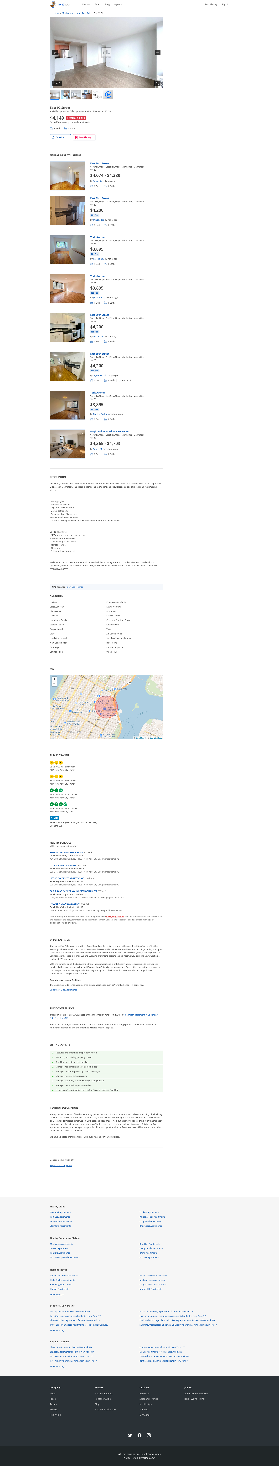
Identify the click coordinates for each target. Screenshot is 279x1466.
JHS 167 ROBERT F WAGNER (63, 865)
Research (145, 1393)
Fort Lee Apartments (60, 1216)
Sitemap (144, 1409)
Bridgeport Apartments (151, 1225)
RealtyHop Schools (115, 916)
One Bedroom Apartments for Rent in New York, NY (164, 1356)
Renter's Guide (103, 1398)
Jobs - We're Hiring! (194, 1398)
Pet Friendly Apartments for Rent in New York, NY (73, 1360)
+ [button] (54, 679)
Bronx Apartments (148, 1252)
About (53, 1393)
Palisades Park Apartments (152, 1216)
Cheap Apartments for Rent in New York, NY (71, 1347)
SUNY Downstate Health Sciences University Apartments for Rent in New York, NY (178, 1324)
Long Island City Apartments (153, 1284)
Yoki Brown (98, 336)
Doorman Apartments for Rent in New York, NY (162, 1347)
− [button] (54, 684)
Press (53, 1398)
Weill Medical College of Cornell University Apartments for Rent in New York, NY (177, 1320)
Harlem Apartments (59, 1288)
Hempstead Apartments (151, 1248)
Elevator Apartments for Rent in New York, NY (72, 1351)
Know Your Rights (74, 586)
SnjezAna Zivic (100, 375)
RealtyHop (55, 1414)
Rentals (86, 4)
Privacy (53, 1409)
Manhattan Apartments (61, 1243)
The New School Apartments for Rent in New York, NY (75, 1320)
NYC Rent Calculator (106, 1409)
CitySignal (145, 1414)
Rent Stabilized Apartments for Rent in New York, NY (165, 1360)
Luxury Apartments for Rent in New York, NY (161, 1351)
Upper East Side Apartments (63, 989)
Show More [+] (57, 1294)
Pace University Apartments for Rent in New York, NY (75, 1315)
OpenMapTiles (141, 737)
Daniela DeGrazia (101, 414)
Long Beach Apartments (151, 1221)
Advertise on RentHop (196, 1393)
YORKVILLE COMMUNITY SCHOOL (66, 852)
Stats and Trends (149, 1398)
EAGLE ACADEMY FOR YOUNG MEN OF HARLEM (73, 891)
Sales (98, 4)
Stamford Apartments (60, 1225)
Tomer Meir (98, 449)
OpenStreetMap (156, 737)
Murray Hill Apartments (151, 1288)
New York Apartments (60, 1212)
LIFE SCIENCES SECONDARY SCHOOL (68, 878)
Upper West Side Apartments (64, 1275)
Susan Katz (98, 180)
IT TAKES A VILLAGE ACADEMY (65, 903)
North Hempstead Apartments (65, 1257)
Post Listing (211, 4)
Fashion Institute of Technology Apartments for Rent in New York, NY (173, 1315)
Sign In (225, 4)
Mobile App (146, 1404)
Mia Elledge (98, 219)
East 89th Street (99, 163)
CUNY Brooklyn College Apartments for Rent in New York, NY (79, 1324)
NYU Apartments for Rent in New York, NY (70, 1311)
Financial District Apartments (153, 1275)
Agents (118, 4)
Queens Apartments (59, 1248)
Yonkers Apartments (149, 1212)
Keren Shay (98, 258)
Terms (53, 1404)
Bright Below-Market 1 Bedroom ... (110, 431)
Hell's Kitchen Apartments (62, 1279)
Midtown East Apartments (152, 1279)
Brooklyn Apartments (150, 1243)
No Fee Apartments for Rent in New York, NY (71, 1356)
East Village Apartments (61, 1284)
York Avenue (97, 237)
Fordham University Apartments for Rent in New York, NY (167, 1311)
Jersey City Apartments (61, 1221)
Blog (107, 4)
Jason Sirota (98, 297)
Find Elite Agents (104, 1393)
